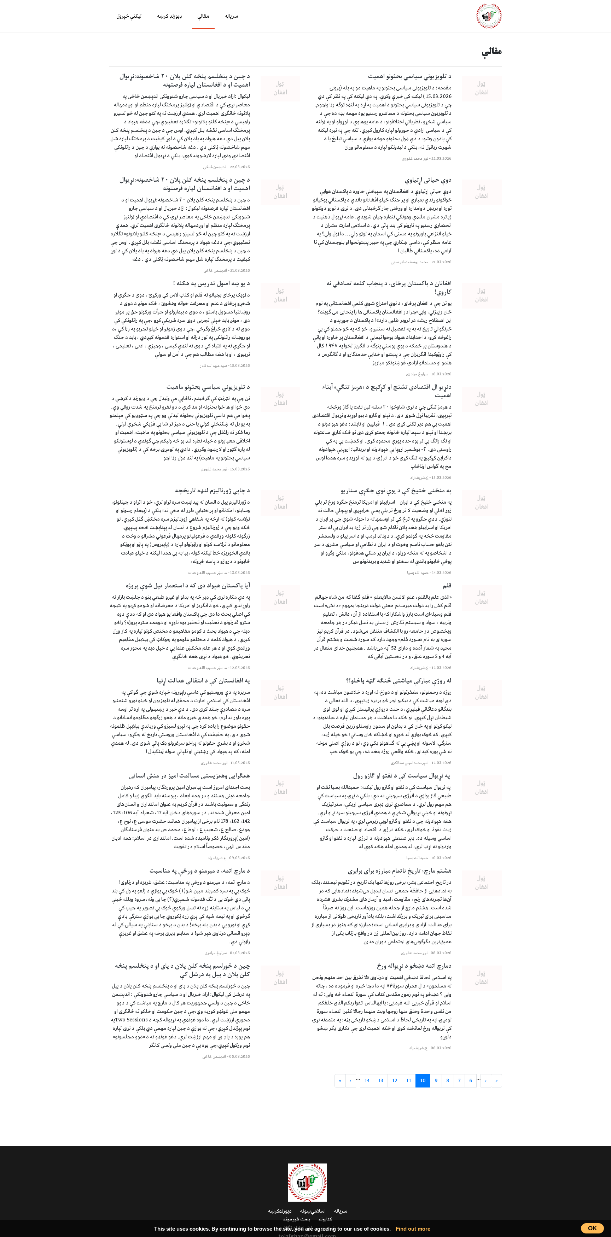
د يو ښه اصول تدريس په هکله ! (211, 283)
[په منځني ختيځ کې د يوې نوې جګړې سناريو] (482, 503)
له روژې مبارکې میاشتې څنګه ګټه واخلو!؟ (399, 681)
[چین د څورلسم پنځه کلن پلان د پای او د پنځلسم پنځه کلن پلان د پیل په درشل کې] (280, 978)
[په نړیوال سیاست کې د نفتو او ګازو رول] (482, 788)
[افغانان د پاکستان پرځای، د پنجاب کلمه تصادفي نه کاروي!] (482, 296)
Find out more (413, 1229)
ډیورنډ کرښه (169, 16)
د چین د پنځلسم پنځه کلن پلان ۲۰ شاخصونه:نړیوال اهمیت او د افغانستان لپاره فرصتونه (185, 81)
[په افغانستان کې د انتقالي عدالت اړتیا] (280, 693)
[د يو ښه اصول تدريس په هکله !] (280, 296)
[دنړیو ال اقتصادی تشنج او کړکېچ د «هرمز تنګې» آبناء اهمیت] (482, 399)
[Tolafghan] (489, 15)
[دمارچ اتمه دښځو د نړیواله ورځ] (482, 978)
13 (380, 1081)
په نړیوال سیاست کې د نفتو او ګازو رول (402, 776)
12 (394, 1081)
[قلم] (482, 598)
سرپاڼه (231, 16)
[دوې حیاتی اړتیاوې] (482, 192)
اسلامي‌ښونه (313, 1211)
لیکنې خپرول (128, 16)
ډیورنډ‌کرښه (280, 1211)
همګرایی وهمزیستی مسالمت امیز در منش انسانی (189, 776)
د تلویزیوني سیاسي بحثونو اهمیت (410, 76)
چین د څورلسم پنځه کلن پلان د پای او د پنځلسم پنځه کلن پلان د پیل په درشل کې (182, 970)
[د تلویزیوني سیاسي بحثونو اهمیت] (482, 89)
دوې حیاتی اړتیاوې (428, 180)
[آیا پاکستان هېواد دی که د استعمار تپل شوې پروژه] (280, 598)
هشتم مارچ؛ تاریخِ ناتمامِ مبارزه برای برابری (400, 871)
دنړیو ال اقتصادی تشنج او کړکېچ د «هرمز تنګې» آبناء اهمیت (387, 391)
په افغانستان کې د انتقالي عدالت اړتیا (203, 681)
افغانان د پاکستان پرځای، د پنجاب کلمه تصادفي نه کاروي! (389, 288)
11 (408, 1081)
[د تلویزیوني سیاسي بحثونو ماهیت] (280, 399)
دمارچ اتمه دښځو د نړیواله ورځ (414, 966)
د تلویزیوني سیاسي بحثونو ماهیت (208, 387)
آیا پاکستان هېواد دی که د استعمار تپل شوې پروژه (188, 586)
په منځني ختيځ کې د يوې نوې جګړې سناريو (396, 491)
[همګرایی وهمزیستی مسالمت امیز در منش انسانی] (280, 788)
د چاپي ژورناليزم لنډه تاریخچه (212, 491)
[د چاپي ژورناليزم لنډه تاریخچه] (280, 503)
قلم (447, 586)
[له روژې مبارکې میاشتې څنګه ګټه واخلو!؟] (482, 693)
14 (367, 1081)
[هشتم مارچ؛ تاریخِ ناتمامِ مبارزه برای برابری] (482, 883)
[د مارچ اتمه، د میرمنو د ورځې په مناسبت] (280, 883)
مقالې (203, 16)
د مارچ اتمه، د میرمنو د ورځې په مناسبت (200, 871)
